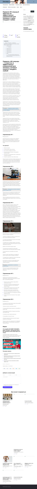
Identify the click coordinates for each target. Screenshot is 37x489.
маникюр (33, 19)
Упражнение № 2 (8, 48)
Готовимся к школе (18, 4)
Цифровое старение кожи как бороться (29, 463)
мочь (29, 20)
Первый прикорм (11, 4)
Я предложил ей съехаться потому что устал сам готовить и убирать (18, 450)
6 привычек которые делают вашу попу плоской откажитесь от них (7, 464)
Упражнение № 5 (8, 51)
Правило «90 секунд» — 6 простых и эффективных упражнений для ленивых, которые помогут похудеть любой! (11, 44)
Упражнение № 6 (8, 52)
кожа (29, 18)
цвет (29, 25)
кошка (28, 19)
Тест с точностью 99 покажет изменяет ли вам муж (18, 464)
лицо (29, 19)
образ (28, 21)
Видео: (7, 53)
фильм (28, 25)
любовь (31, 19)
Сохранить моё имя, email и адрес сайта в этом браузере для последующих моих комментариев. (11, 385)
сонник (30, 24)
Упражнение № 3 (8, 49)
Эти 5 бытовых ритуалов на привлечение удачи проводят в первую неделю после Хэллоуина (7, 478)
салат (24, 24)
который (25, 19)
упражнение (24, 25)
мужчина (32, 20)
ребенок (31, 22)
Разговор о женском (9, 1)
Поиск (24, 9)
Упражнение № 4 (8, 50)
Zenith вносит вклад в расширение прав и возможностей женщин (6, 402)
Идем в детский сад (26, 4)
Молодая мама (5, 4)
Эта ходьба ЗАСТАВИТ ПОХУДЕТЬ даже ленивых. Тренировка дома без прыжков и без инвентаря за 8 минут (12, 55)
